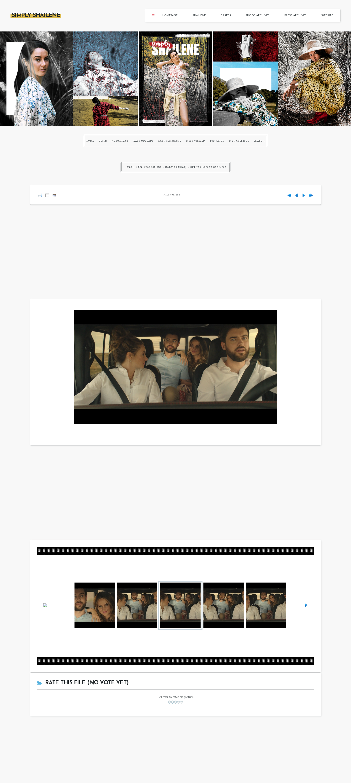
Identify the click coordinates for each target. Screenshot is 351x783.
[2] (172, 702)
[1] (169, 702)
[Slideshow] (54, 194)
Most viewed (195, 140)
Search (259, 140)
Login (103, 140)
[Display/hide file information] (47, 194)
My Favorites (239, 140)
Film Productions (149, 167)
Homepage (170, 15)
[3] (175, 702)
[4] (178, 702)
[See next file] (304, 194)
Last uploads (143, 140)
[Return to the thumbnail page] (40, 194)
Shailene (199, 15)
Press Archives (295, 15)
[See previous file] (296, 194)
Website (327, 15)
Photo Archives (258, 15)
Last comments (169, 140)
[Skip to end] (311, 194)
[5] (181, 702)
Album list (120, 140)
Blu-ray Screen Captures (208, 167)
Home (90, 140)
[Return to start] (289, 194)
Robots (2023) (175, 167)
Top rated (217, 140)
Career (226, 15)
